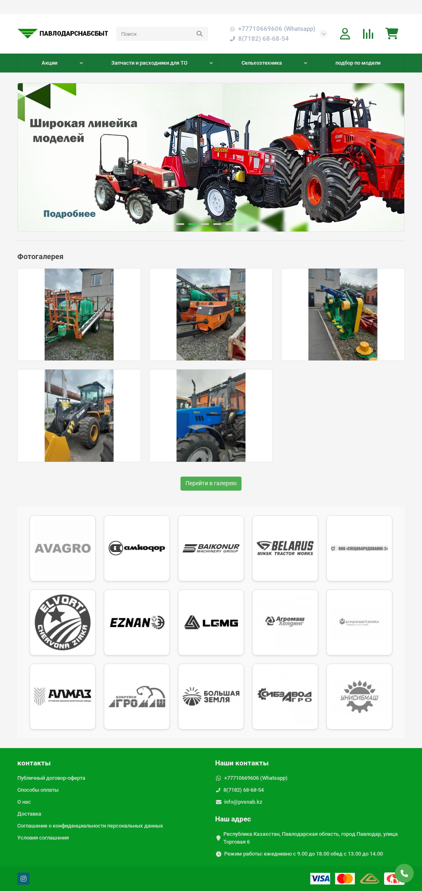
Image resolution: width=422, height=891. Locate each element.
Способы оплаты (38, 790)
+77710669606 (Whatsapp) (276, 29)
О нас (24, 802)
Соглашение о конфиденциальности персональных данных (90, 826)
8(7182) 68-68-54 (243, 790)
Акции (49, 63)
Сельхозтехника (261, 63)
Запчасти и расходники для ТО (149, 63)
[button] (32, 157)
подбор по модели (357, 63)
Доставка (29, 814)
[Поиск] (199, 33)
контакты (34, 763)
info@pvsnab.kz (243, 802)
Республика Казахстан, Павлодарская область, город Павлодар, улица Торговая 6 (310, 838)
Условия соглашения (43, 838)
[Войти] (345, 34)
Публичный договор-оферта (51, 778)
